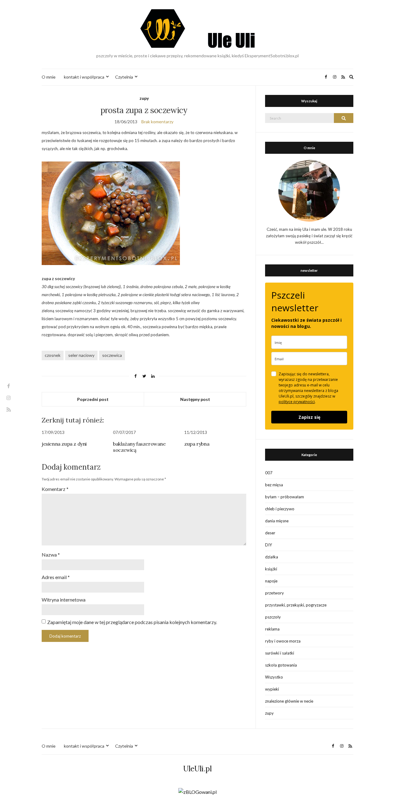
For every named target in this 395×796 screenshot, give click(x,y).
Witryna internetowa (63, 599)
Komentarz (55, 489)
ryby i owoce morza (283, 641)
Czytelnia (124, 77)
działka (271, 556)
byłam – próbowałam (284, 496)
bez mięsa (274, 484)
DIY (268, 544)
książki (271, 568)
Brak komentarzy (157, 121)
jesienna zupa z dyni (64, 444)
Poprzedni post (93, 399)
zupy (144, 98)
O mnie (49, 77)
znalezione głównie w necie (289, 701)
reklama (272, 629)
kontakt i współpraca (84, 77)
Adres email (56, 577)
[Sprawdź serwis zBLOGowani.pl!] (197, 791)
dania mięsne (277, 520)
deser (270, 532)
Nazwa (51, 554)
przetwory (274, 592)
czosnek (52, 355)
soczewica (112, 355)
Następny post (195, 399)
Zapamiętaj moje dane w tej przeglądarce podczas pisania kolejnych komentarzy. (132, 622)
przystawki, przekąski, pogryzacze (295, 604)
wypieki (272, 689)
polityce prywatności (297, 401)
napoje (271, 580)
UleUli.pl (197, 769)
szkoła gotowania (281, 665)
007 (268, 472)
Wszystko (274, 677)
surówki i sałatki (279, 653)
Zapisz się (309, 417)
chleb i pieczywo (279, 508)
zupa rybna (196, 444)
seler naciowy (81, 355)
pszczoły (273, 616)
